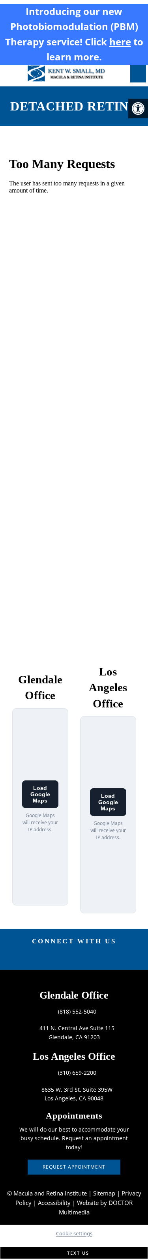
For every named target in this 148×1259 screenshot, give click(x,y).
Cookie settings (74, 1233)
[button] (138, 108)
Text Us (77, 1253)
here (120, 41)
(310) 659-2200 (77, 1072)
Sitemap (104, 1193)
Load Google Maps (40, 794)
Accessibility (54, 1203)
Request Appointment (74, 1167)
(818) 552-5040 (77, 1011)
